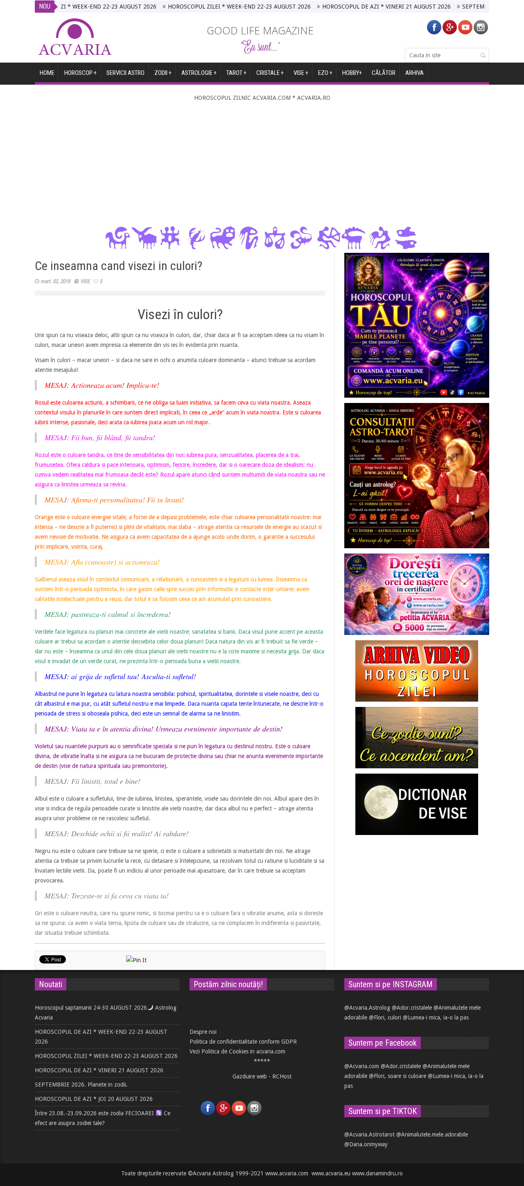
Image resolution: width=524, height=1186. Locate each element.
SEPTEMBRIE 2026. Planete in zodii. (477, 6)
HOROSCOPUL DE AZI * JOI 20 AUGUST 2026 (94, 1099)
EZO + (325, 73)
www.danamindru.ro (377, 1173)
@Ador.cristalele (412, 1007)
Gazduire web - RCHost (262, 1076)
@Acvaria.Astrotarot (369, 1134)
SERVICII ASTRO (125, 73)
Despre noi (203, 1031)
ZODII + (163, 73)
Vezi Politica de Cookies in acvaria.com (237, 1051)
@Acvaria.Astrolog (367, 1007)
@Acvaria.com (361, 1066)
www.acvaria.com (286, 1173)
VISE (85, 281)
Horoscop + (80, 73)
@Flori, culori (385, 1017)
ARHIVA (414, 73)
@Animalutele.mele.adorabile (432, 1134)
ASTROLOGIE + (199, 73)
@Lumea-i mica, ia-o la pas (436, 1017)
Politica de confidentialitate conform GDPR (243, 1041)
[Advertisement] (262, 164)
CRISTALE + (270, 73)
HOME (47, 73)
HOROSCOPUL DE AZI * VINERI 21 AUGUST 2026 (355, 6)
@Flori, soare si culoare (397, 1076)
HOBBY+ (352, 73)
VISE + (301, 73)
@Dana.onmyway (366, 1144)
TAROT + (236, 73)
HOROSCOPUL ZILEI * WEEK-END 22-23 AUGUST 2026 (208, 6)
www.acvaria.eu (331, 1173)
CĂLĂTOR (383, 73)
